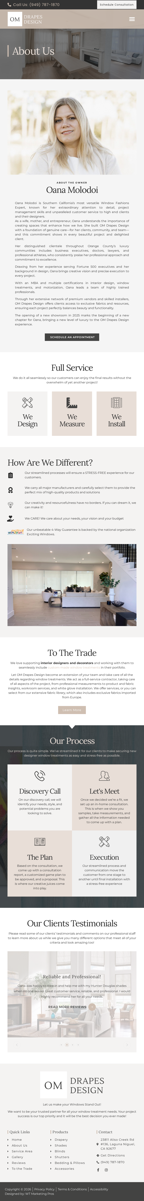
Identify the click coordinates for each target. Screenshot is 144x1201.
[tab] (61, 1045)
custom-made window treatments (74, 667)
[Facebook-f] (98, 1170)
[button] (132, 19)
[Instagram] (106, 1170)
